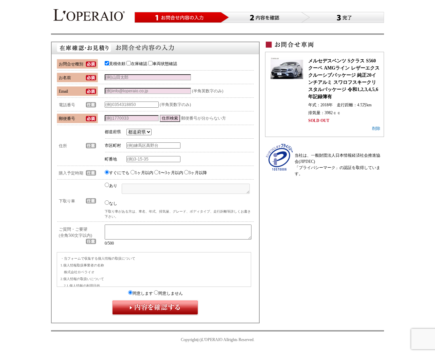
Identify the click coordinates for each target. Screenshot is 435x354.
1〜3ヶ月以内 (171, 172)
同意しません (170, 293)
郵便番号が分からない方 (203, 118)
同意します (143, 293)
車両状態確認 (165, 63)
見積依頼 (117, 63)
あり (113, 185)
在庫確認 (139, 63)
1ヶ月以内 (144, 172)
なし (113, 203)
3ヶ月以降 (198, 172)
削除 (376, 128)
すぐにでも (119, 172)
